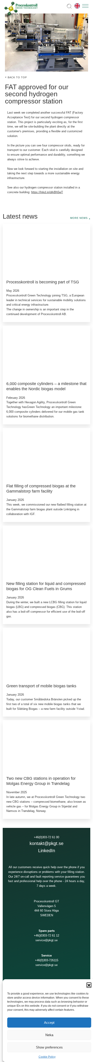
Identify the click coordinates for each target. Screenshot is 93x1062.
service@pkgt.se (46, 940)
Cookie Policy (47, 1056)
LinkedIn (46, 850)
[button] (89, 985)
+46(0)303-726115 (46, 960)
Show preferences (49, 1047)
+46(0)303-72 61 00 (46, 837)
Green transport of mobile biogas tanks (41, 685)
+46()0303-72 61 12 (46, 935)
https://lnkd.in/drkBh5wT (47, 192)
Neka (49, 1035)
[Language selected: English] (76, 6)
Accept (49, 1022)
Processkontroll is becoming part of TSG (42, 282)
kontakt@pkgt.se (46, 843)
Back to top (17, 77)
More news (79, 218)
